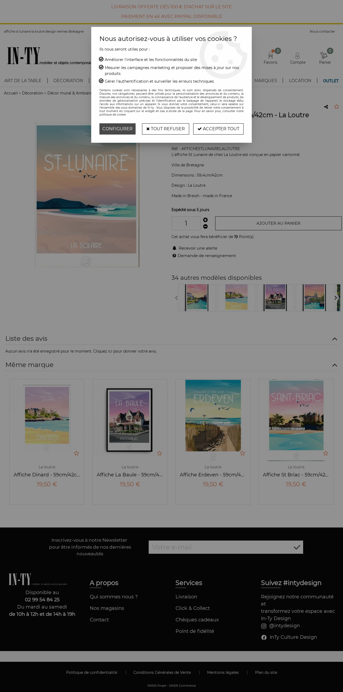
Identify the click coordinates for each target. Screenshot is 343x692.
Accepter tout (220, 128)
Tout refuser (167, 128)
